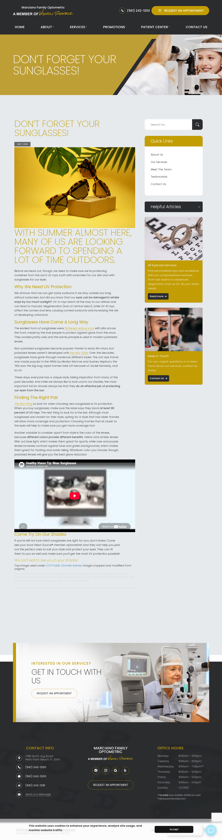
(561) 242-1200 (35, 767)
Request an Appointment (54, 693)
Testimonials (159, 177)
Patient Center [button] (154, 27)
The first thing (23, 404)
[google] (115, 770)
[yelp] (125, 770)
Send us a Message (38, 794)
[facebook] (96, 770)
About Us (157, 154)
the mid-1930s (78, 353)
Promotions (114, 27)
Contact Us (196, 27)
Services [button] (77, 27)
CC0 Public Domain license (64, 565)
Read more (156, 296)
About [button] (46, 27)
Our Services (159, 162)
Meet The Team (161, 169)
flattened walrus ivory (79, 328)
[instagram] (105, 770)
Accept (174, 829)
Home (20, 27)
